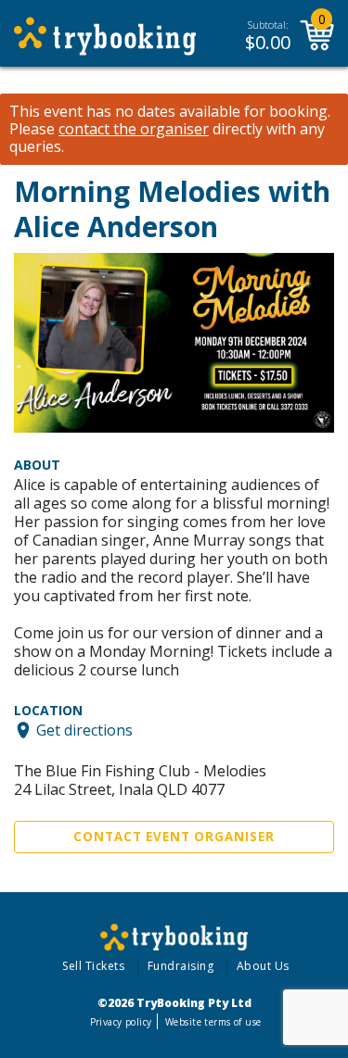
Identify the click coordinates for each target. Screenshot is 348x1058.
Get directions (84, 730)
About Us (263, 966)
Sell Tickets (93, 966)
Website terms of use (213, 1021)
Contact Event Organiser (174, 836)
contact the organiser (133, 129)
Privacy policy (121, 1021)
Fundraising (181, 966)
